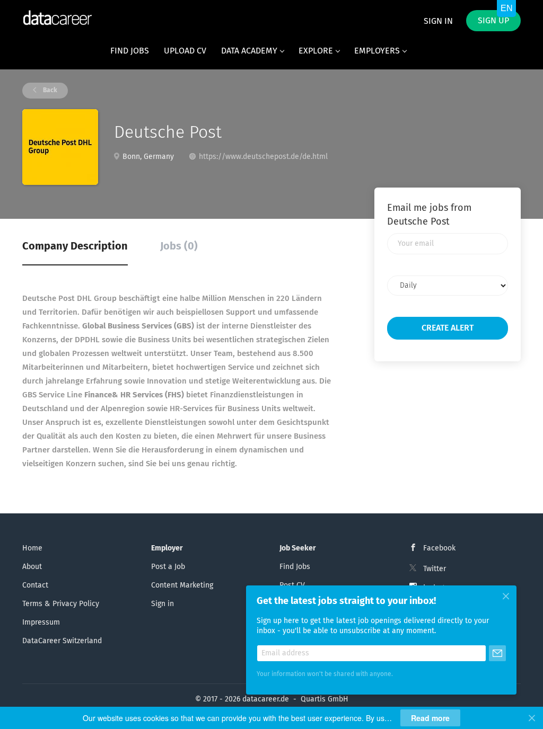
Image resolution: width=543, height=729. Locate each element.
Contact (35, 585)
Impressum (41, 622)
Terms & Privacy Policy (60, 604)
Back (49, 90)
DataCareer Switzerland (62, 641)
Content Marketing (182, 585)
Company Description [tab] (75, 246)
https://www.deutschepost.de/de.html (263, 157)
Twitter (434, 569)
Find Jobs (294, 567)
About (32, 567)
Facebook (439, 548)
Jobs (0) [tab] (179, 246)
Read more (430, 718)
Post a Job (168, 567)
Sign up (493, 20)
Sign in (438, 21)
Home (32, 548)
